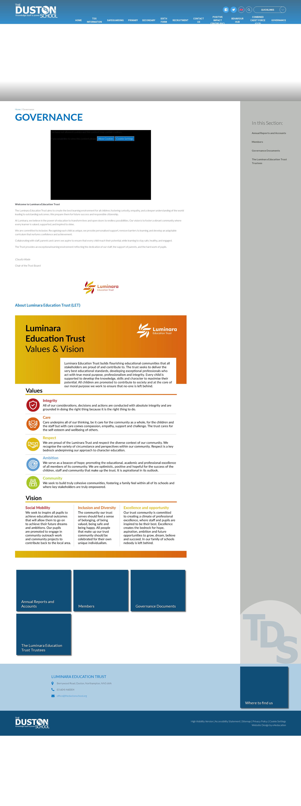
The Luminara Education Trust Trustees (269, 161)
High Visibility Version (202, 721)
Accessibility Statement (227, 721)
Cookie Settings (124, 138)
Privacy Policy (260, 721)
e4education (279, 725)
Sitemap (246, 721)
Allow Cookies (105, 138)
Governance (28, 109)
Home (18, 109)
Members (257, 141)
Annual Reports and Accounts (269, 132)
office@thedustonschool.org (72, 695)
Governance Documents (266, 150)
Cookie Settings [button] (277, 721)
